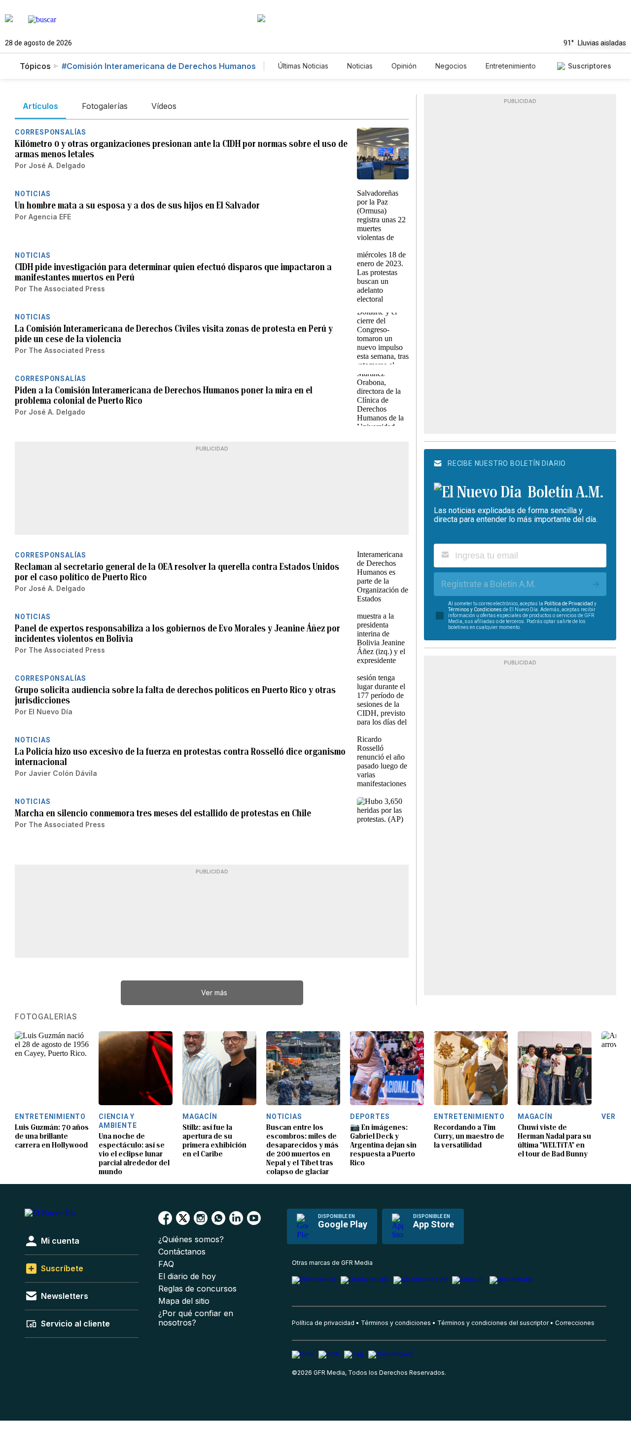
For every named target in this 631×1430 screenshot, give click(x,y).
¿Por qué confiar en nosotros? (195, 1318)
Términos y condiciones (396, 1322)
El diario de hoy (187, 1276)
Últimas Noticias (303, 66)
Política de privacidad (323, 1322)
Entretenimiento (511, 66)
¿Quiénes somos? (191, 1239)
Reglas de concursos (197, 1288)
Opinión (404, 66)
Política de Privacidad (568, 603)
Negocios (451, 66)
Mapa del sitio (184, 1301)
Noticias (360, 66)
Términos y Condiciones (475, 609)
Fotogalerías (46, 1016)
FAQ (166, 1264)
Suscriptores (589, 66)
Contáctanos (182, 1251)
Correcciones (575, 1322)
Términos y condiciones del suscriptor (493, 1322)
